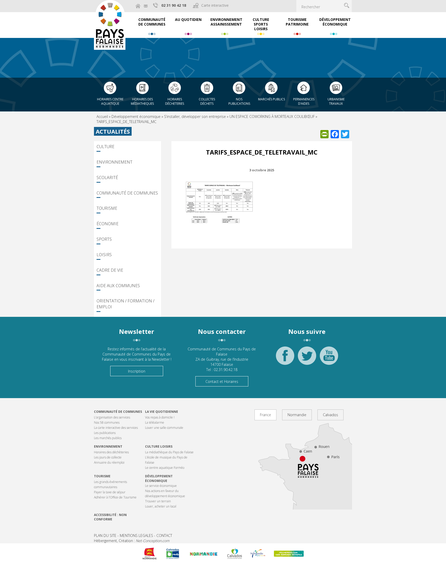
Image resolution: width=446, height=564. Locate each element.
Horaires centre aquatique (110, 101)
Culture (105, 146)
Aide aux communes (118, 285)
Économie (107, 224)
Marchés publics (271, 99)
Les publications (105, 433)
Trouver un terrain (158, 501)
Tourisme (107, 208)
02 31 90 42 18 (173, 5)
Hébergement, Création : (131, 540)
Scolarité (107, 177)
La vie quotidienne (161, 411)
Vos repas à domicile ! (159, 417)
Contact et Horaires (221, 381)
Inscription (136, 371)
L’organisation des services (112, 417)
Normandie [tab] (297, 414)
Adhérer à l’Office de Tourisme (115, 497)
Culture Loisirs (158, 446)
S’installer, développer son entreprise (195, 116)
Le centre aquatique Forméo (164, 467)
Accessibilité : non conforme (110, 517)
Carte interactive (215, 5)
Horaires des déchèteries (111, 452)
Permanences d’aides (303, 101)
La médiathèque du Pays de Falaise (169, 452)
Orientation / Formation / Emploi (125, 304)
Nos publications (239, 101)
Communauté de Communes (127, 193)
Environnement (114, 162)
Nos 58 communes (107, 422)
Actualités (113, 131)
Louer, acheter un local (160, 506)
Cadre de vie (110, 270)
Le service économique (161, 486)
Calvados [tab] (330, 414)
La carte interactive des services (116, 427)
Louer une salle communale (164, 427)
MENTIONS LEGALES (136, 535)
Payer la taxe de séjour (109, 492)
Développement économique (136, 116)
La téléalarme (154, 422)
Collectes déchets (207, 101)
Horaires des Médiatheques (142, 101)
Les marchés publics (108, 438)
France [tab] (265, 414)
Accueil (102, 116)
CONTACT (164, 535)
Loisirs (104, 254)
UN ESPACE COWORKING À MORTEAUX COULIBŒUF (272, 116)
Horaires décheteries (174, 101)
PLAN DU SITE (105, 535)
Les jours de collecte (108, 457)
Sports (104, 239)
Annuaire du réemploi (109, 462)
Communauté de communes (118, 411)
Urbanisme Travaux (336, 101)
